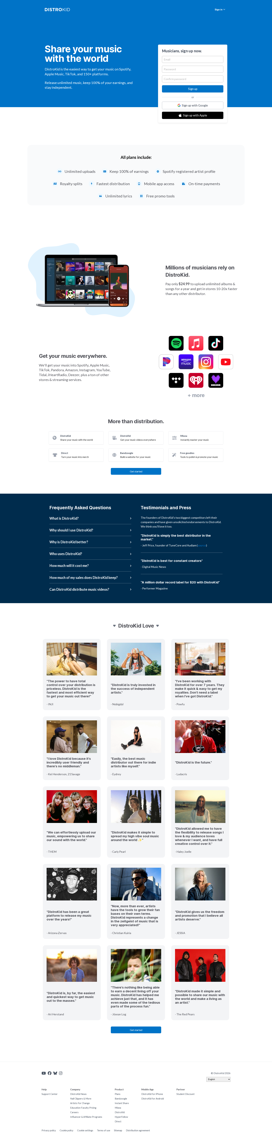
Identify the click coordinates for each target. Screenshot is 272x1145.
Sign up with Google (195, 105)
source (202, 545)
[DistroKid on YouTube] (44, 1073)
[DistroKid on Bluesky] (55, 1073)
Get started (136, 471)
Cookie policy (66, 1130)
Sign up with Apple (195, 115)
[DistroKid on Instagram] (60, 1073)
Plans (117, 1094)
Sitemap (118, 1130)
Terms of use (103, 1130)
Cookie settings (85, 1130)
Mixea (118, 1107)
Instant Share (122, 1103)
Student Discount (185, 1094)
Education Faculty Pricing (83, 1107)
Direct (118, 1121)
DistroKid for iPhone (152, 1094)
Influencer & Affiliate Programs (86, 1117)
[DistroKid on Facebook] (49, 1073)
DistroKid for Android (152, 1098)
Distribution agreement (138, 1130)
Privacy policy (49, 1130)
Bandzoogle (121, 1098)
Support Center (50, 1094)
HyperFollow (121, 1117)
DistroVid (120, 1112)
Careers (74, 1112)
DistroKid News (78, 1094)
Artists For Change (80, 1103)
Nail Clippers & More (80, 1098)
